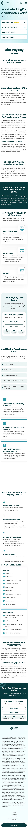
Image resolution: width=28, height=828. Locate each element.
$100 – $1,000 (14, 321)
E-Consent (14, 812)
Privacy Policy (14, 816)
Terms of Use (14, 814)
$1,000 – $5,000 (14, 326)
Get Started (14, 825)
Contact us (14, 733)
